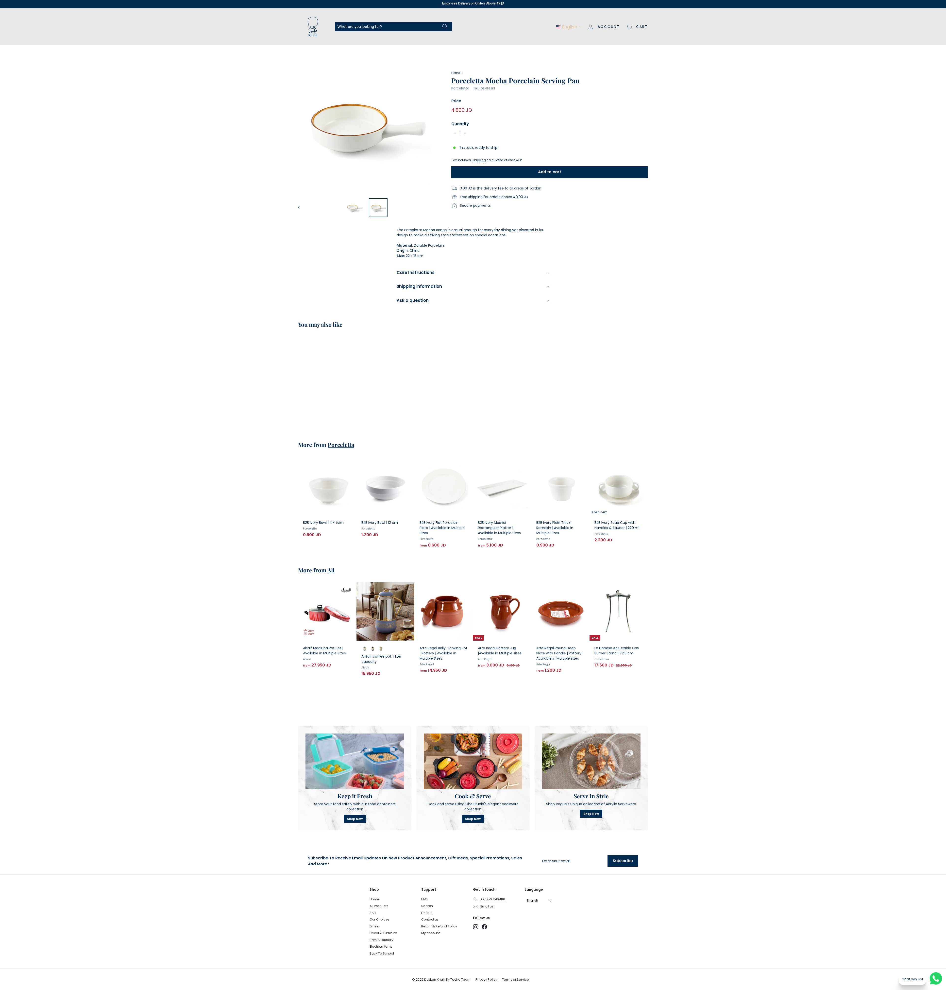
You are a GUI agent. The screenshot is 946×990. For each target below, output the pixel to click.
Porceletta (460, 88)
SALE (373, 912)
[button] (569, 26)
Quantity (460, 123)
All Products (379, 906)
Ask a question (413, 300)
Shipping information (419, 286)
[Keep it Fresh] (354, 761)
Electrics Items (381, 946)
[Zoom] (366, 126)
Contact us (430, 919)
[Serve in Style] (591, 761)
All (331, 570)
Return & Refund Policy (439, 926)
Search (427, 906)
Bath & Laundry (381, 940)
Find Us (426, 912)
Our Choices (379, 919)
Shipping (479, 160)
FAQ (424, 899)
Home (455, 73)
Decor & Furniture (383, 933)
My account (430, 933)
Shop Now (355, 819)
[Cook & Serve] (473, 761)
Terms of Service (515, 979)
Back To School (382, 953)
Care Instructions (416, 272)
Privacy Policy (486, 979)
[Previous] (301, 208)
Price (456, 100)
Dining (374, 926)
